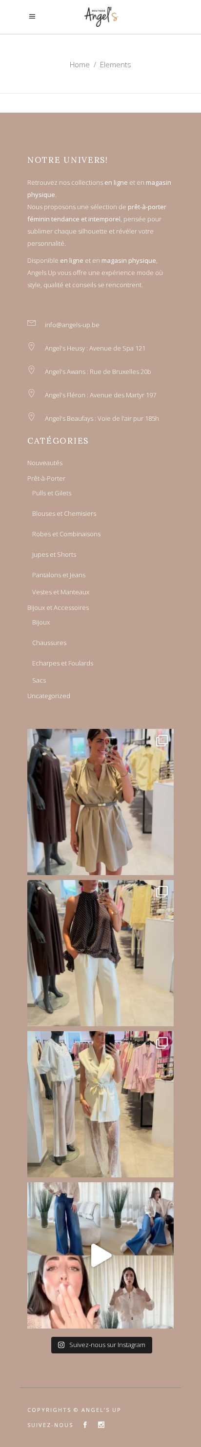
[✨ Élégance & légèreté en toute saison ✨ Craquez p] (100, 1255)
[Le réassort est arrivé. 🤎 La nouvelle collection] (100, 802)
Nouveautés (44, 462)
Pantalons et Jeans (58, 574)
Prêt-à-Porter (46, 478)
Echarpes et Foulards (62, 663)
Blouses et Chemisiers (64, 513)
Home (80, 64)
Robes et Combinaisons (66, 533)
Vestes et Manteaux (60, 591)
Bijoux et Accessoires (58, 607)
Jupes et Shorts (54, 554)
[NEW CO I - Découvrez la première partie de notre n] (100, 953)
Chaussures (49, 642)
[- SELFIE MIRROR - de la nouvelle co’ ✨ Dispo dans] (100, 1104)
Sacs (39, 680)
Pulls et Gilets (51, 493)
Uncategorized (48, 695)
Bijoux (41, 622)
